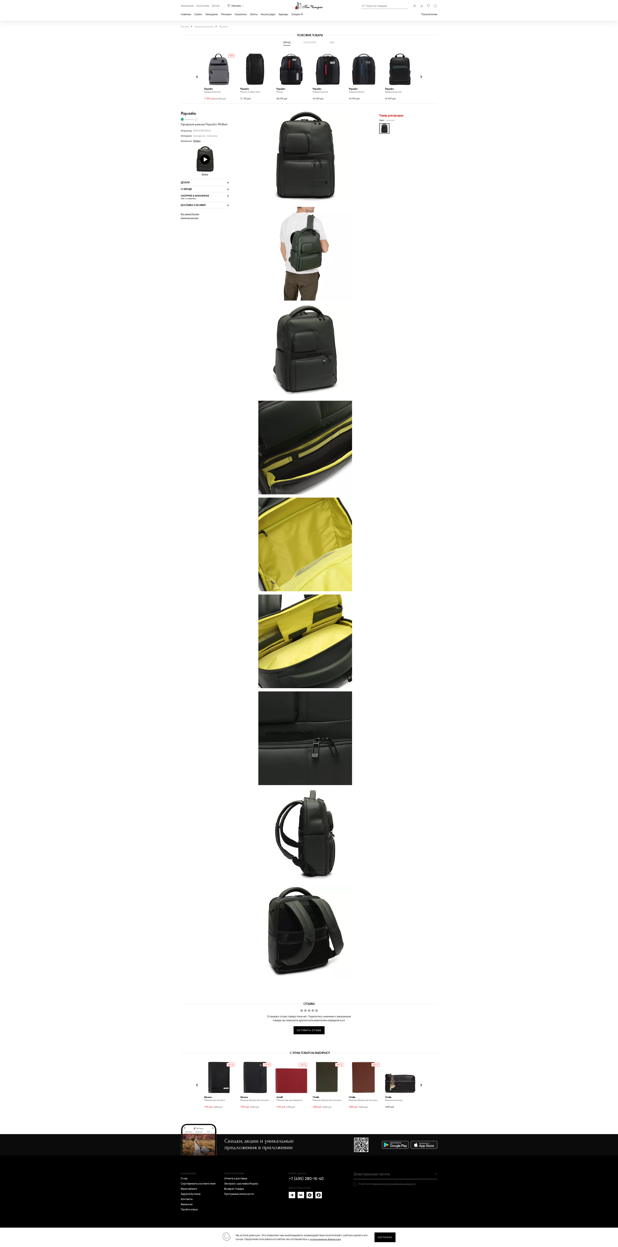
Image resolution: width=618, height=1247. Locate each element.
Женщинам (187, 5)
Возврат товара (234, 1188)
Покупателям (429, 14)
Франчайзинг (189, 1188)
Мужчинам (202, 5)
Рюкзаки (226, 14)
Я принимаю (387, 1183)
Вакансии (187, 1204)
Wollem (197, 141)
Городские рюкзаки (204, 26)
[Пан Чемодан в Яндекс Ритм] (318, 1195)
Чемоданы (211, 14)
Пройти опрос (189, 1209)
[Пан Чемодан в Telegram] (292, 1195)
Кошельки (241, 14)
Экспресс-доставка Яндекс (241, 1183)
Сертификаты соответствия (198, 1183)
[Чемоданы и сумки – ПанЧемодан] (309, 6)
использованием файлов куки (325, 1239)
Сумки (198, 14)
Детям (216, 5)
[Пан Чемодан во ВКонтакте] (301, 1195)
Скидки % (297, 14)
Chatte (327, 1098)
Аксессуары (268, 14)
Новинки (186, 14)
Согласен (385, 1237)
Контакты (187, 1199)
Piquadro (223, 26)
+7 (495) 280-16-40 (306, 1178)
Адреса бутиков (191, 1194)
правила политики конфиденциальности (394, 1183)
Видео (205, 174)
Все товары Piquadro (190, 214)
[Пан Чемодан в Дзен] (309, 1195)
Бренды (283, 14)
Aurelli (289, 1098)
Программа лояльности (239, 1194)
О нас (184, 1178)
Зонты (254, 14)
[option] (219, 76)
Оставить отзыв (309, 1030)
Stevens (214, 1098)
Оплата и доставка (235, 1178)
